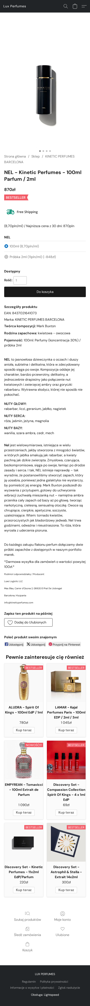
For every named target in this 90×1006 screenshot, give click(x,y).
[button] (14, 6)
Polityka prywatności (54, 981)
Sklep (35, 156)
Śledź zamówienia (27, 935)
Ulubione (62, 935)
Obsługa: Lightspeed (45, 995)
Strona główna (15, 156)
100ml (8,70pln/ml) (24, 246)
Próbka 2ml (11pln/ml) (33, 257)
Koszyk (27, 950)
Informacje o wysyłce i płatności (32, 987)
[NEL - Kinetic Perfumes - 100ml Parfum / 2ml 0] (45, 88)
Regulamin (29, 981)
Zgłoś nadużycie (69, 987)
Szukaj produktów (27, 919)
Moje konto (62, 919)
